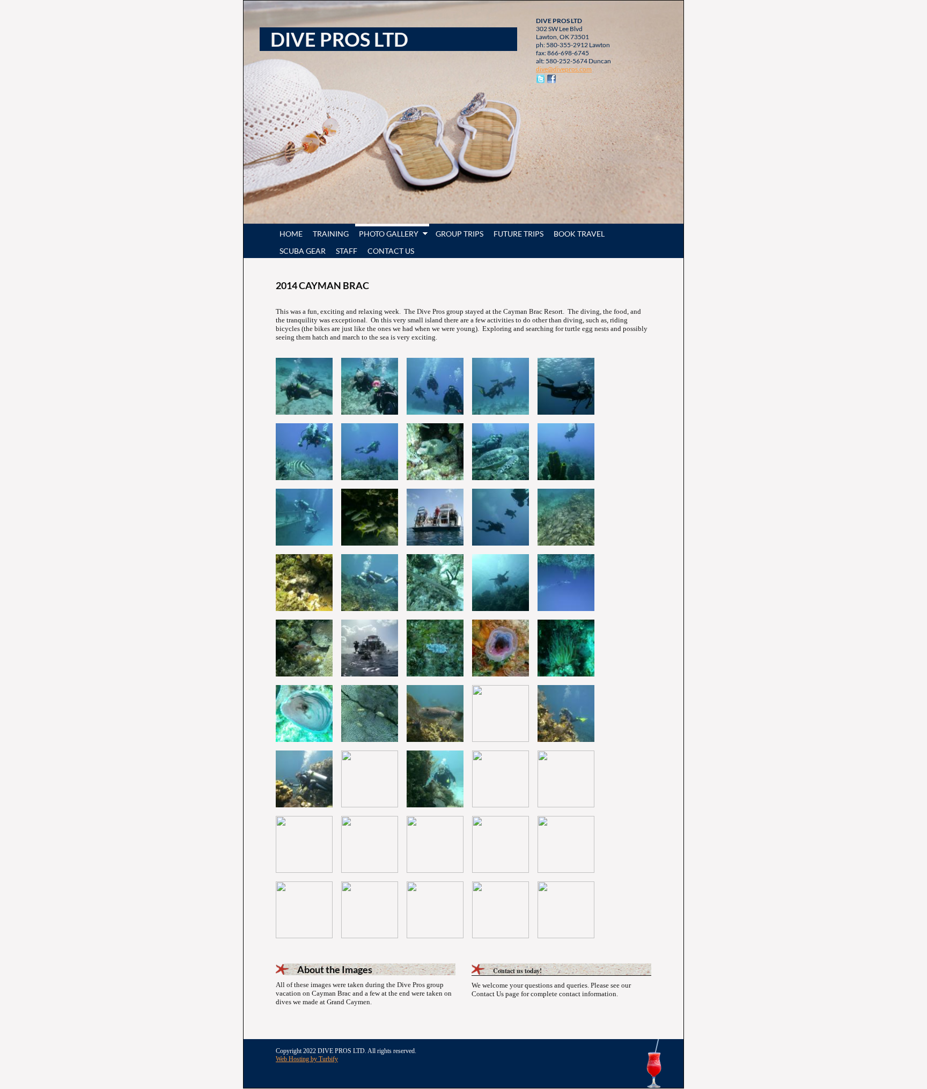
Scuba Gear (302, 250)
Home (291, 233)
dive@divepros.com (564, 69)
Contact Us (390, 250)
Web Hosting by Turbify (307, 1059)
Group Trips (459, 233)
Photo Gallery (388, 233)
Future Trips (518, 233)
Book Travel (579, 233)
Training (331, 233)
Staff (346, 250)
